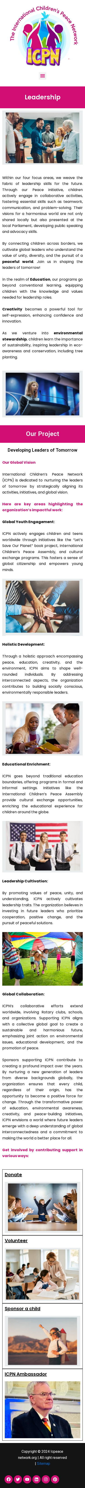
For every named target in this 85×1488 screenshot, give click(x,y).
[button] (42, 76)
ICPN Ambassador (26, 1374)
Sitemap (43, 1463)
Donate (13, 1174)
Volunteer (16, 1240)
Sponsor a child (22, 1308)
